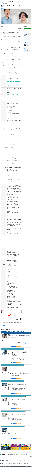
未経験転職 (8, 1)
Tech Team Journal (8, 460)
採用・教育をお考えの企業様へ (9, 463)
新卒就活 (10, 1)
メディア (20, 1)
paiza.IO (19, 460)
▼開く (25, 343)
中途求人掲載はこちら (15, 463)
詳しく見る (28, 352)
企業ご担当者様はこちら (26, 1)
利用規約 (3, 466)
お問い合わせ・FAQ (12, 464)
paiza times (13, 460)
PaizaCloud (23, 460)
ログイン (29, 1)
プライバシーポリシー (6, 466)
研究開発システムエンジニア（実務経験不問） (27, 42)
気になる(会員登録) (14, 346)
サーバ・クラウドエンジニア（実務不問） (27, 48)
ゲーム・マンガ (18, 1)
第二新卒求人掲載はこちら (27, 463)
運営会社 (0, 466)
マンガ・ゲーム (13, 459)
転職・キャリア (5, 1)
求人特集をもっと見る (29, 450)
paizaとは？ (23, 1)
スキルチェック (15, 1)
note (16, 460)
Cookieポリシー (10, 466)
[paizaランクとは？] (30, 26)
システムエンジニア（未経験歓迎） (27, 33)
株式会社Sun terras (3, 8)
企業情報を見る (4, 325)
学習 (12, 1)
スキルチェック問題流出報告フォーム (18, 464)
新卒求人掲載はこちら (21, 463)
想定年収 (8, 78)
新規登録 (31, 1)
